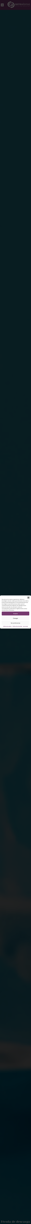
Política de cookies (7, 626)
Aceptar (15, 613)
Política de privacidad (17, 626)
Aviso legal (25, 626)
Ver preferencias (15, 623)
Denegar (15, 618)
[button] (28, 597)
